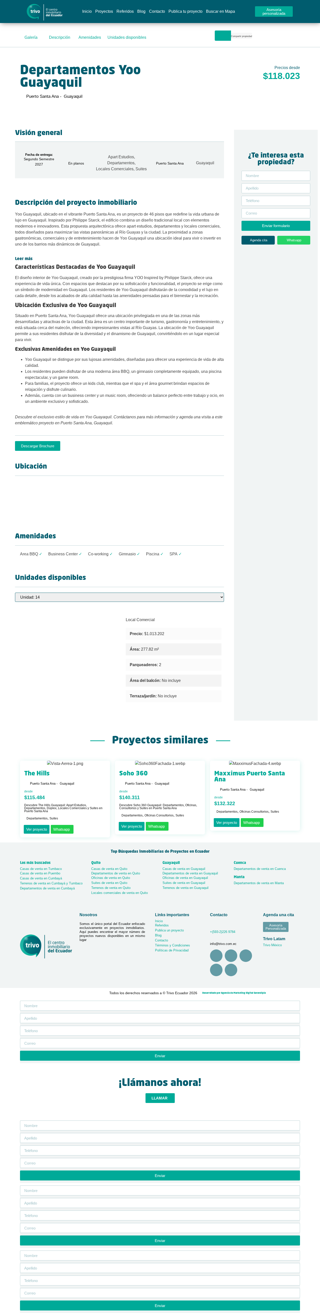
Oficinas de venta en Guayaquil (185, 878)
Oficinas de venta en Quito (110, 878)
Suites (141, 169)
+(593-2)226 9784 (222, 932)
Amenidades (89, 37)
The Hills (37, 774)
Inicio (87, 11)
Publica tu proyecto (185, 11)
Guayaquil (205, 163)
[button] (241, 36)
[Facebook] (231, 955)
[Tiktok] (246, 955)
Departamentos (120, 163)
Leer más (23, 259)
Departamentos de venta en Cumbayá (47, 888)
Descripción (59, 37)
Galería (31, 37)
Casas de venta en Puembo (40, 873)
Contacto (157, 11)
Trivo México (272, 945)
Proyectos (104, 11)
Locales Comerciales (115, 169)
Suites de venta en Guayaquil (183, 883)
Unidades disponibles (127, 37)
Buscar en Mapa (220, 11)
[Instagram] (216, 955)
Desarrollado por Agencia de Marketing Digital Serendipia (234, 993)
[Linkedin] (216, 970)
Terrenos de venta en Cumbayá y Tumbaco (51, 883)
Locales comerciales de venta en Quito (119, 893)
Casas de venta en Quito (109, 869)
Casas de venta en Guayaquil (183, 869)
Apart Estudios (121, 157)
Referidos (125, 11)
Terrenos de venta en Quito (110, 888)
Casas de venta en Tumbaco (41, 869)
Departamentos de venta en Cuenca (260, 869)
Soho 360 (133, 774)
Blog (141, 11)
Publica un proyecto (169, 930)
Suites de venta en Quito (109, 883)
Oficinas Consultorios (159, 815)
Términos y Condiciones (172, 945)
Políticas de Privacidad (171, 950)
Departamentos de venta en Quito (115, 873)
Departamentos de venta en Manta (259, 883)
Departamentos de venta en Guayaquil (190, 873)
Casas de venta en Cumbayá (41, 878)
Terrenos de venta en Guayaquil (185, 888)
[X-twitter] (231, 970)
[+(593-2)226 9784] (211, 924)
